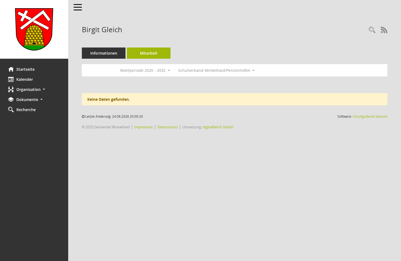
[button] (34, 89)
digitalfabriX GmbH (218, 126)
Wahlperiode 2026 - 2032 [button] (143, 70)
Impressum (143, 126)
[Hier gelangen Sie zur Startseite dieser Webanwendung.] (34, 29)
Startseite (25, 69)
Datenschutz (167, 126)
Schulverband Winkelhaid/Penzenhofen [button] (215, 70)
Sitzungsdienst (370, 116)
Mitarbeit (148, 53)
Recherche (26, 109)
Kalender (24, 79)
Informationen (103, 53)
